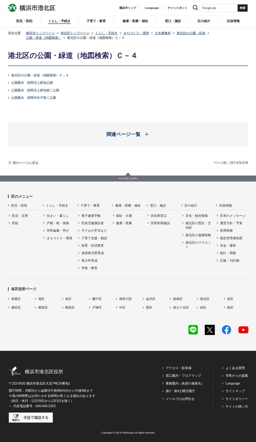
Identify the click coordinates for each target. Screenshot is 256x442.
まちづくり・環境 (136, 33)
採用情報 (226, 230)
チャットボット (177, 7)
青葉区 (16, 299)
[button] (128, 134)
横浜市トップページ (40, 33)
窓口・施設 (158, 205)
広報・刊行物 (229, 260)
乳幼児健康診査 (92, 223)
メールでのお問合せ (180, 399)
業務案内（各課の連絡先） (185, 383)
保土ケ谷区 (181, 307)
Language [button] (152, 7)
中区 (122, 307)
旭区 (41, 299)
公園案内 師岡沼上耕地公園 (32, 82)
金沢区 (151, 299)
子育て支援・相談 (94, 238)
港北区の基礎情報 (198, 235)
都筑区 (43, 307)
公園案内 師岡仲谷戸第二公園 (33, 97)
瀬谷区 (16, 307)
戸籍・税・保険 (58, 223)
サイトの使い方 (237, 406)
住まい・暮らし (58, 215)
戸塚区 (97, 307)
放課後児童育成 (92, 253)
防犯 (15, 223)
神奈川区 (125, 299)
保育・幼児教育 (92, 245)
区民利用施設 (160, 223)
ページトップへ (128, 178)
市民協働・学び (58, 230)
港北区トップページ (75, 33)
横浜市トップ (127, 7)
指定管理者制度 (231, 238)
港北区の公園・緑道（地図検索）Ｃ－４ (40, 75)
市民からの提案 (237, 375)
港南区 (178, 299)
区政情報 (225, 205)
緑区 (203, 307)
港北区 (205, 299)
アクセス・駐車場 (178, 368)
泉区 (68, 299)
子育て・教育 (90, 205)
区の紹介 (191, 205)
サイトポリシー (237, 399)
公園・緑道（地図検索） (43, 37)
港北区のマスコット (198, 245)
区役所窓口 (159, 215)
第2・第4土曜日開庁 (180, 391)
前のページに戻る (25, 162)
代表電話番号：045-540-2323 (34, 406)
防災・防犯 (19, 205)
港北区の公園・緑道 (191, 33)
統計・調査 (228, 253)
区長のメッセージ (233, 215)
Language (233, 383)
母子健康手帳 (91, 215)
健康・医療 (124, 223)
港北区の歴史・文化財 (198, 225)
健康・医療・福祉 (128, 205)
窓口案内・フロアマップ (183, 375)
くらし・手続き (106, 33)
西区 (149, 307)
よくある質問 (235, 368)
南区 (230, 307)
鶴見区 (70, 307)
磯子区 (97, 299)
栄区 (230, 299)
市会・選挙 (228, 245)
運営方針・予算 (231, 223)
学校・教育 (89, 268)
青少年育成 (89, 260)
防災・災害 (20, 215)
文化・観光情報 (196, 215)
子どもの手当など (94, 230)
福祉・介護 (124, 215)
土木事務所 (163, 33)
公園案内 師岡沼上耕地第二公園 (35, 90)
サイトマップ (235, 391)
